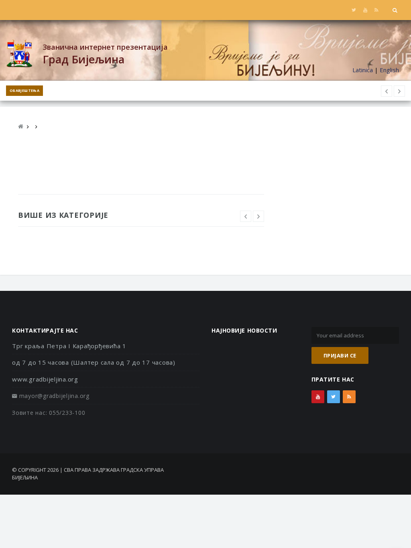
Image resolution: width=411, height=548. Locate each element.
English (389, 70)
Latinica (362, 70)
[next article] (386, 91)
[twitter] (353, 10)
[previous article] (399, 91)
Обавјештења (24, 90)
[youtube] (365, 10)
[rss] (376, 10)
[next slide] (258, 216)
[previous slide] (245, 216)
